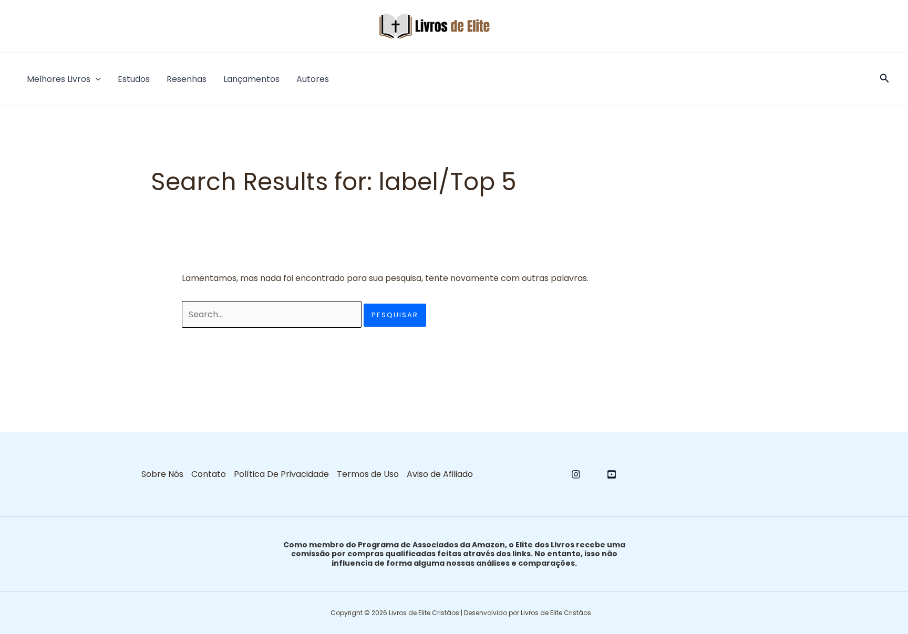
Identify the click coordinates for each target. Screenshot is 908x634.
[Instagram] (576, 474)
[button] (95, 79)
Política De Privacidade (281, 474)
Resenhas (187, 79)
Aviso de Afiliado (440, 474)
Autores (312, 79)
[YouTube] (611, 474)
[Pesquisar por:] (273, 314)
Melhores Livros (58, 79)
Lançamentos (251, 79)
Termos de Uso (368, 474)
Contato (208, 474)
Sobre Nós (162, 474)
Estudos (134, 79)
